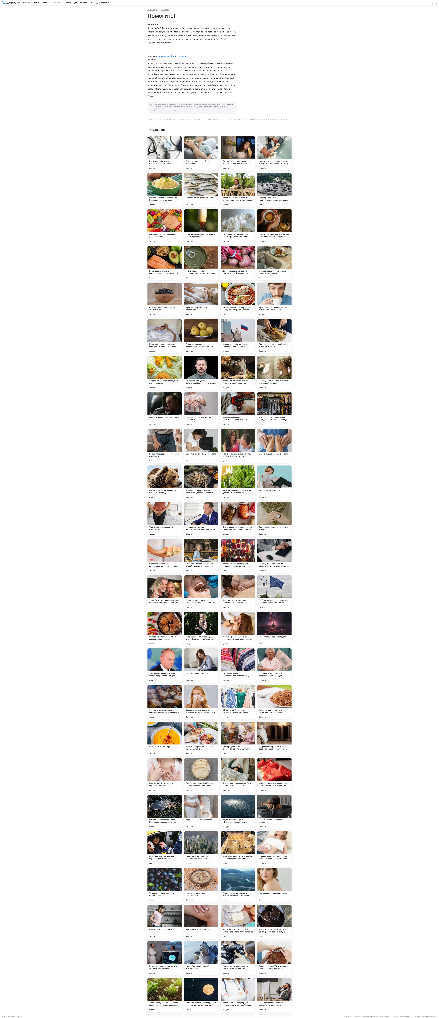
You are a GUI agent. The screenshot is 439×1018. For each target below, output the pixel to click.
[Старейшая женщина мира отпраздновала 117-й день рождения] (274, 665)
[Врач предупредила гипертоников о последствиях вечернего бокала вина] (238, 739)
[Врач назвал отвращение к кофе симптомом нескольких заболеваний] (274, 300)
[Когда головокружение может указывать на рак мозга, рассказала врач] (164, 958)
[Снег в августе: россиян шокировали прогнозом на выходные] (201, 848)
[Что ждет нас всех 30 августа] (274, 629)
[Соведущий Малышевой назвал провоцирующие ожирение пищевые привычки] (201, 775)
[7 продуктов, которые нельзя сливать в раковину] (274, 263)
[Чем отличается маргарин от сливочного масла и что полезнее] (238, 922)
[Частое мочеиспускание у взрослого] (164, 519)
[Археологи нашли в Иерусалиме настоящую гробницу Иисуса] (238, 848)
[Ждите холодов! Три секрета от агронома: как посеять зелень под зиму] (164, 995)
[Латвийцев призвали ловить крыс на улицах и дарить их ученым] (238, 373)
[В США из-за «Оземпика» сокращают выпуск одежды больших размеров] (238, 702)
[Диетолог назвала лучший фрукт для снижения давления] (238, 482)
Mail (3, 1016)
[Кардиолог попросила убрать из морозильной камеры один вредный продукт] (238, 153)
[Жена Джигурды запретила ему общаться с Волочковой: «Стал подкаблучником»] (164, 592)
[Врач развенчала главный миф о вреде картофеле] (274, 336)
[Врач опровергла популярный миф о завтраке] (201, 739)
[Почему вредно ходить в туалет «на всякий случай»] (274, 373)
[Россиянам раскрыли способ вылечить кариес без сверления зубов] (201, 592)
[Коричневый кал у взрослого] (201, 812)
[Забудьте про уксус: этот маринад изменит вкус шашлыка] (164, 702)
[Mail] (3, 2)
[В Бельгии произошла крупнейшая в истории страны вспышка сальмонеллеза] (164, 556)
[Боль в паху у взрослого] (274, 482)
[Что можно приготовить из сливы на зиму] (164, 885)
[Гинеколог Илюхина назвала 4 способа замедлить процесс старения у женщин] (201, 556)
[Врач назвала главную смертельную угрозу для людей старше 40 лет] (164, 263)
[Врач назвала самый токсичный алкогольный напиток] (201, 226)
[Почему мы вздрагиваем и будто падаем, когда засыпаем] (238, 775)
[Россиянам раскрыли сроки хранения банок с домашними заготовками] (238, 556)
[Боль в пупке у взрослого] (164, 922)
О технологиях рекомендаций (402, 1016)
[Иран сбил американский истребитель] (201, 958)
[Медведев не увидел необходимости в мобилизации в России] (201, 519)
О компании (11, 1016)
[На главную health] (12, 2)
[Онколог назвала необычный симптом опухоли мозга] (274, 995)
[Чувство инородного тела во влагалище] (201, 300)
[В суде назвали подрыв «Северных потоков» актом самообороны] (238, 812)
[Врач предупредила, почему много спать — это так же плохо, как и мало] (164, 336)
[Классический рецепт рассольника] (201, 885)
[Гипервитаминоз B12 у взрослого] (164, 409)
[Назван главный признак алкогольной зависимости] (238, 409)
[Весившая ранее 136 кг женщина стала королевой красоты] (274, 958)
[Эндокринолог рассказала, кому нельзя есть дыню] (164, 373)
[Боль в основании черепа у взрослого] (274, 812)
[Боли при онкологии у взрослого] (201, 446)
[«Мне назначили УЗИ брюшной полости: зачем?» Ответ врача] (274, 848)
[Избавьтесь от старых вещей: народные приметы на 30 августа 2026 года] (274, 409)
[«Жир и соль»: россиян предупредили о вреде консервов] (201, 263)
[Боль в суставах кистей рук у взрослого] (201, 409)
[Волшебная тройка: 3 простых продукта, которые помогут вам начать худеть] (238, 300)
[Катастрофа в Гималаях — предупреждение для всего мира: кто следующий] (274, 190)
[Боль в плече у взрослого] (201, 665)
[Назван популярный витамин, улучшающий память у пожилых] (238, 190)
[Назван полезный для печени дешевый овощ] (164, 226)
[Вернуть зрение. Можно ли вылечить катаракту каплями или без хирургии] (238, 629)
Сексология (165, 10)
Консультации (152, 10)
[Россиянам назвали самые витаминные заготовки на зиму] (201, 336)
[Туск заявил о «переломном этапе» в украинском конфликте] (164, 665)
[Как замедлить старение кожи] (274, 885)
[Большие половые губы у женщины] (201, 153)
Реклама (19, 1016)
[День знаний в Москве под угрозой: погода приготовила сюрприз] (201, 629)
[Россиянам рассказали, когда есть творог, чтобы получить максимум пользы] (238, 226)
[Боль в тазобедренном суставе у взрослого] (164, 446)
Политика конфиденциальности (424, 1016)
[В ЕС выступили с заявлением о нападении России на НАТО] (274, 592)
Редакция (348, 1016)
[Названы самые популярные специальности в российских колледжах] (238, 995)
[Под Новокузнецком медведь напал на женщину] (164, 482)
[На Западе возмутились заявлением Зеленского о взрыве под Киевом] (201, 373)
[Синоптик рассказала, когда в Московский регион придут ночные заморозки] (164, 812)
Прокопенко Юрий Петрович (172, 56)
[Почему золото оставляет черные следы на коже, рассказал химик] (164, 775)
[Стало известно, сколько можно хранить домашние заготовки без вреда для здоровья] (238, 519)
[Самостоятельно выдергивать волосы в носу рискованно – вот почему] (201, 702)
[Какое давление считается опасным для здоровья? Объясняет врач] (164, 153)
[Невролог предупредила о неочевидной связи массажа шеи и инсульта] (238, 592)
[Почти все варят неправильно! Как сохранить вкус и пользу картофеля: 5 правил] (164, 190)
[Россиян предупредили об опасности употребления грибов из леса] (201, 482)
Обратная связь (385, 1016)
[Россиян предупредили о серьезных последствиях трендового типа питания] (274, 702)
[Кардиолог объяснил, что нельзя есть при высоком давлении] (274, 226)
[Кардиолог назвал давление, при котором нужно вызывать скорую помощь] (274, 153)
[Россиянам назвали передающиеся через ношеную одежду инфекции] (238, 665)
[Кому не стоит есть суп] (164, 739)
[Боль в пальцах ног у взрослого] (274, 446)
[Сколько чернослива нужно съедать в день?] (164, 300)
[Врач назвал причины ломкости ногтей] (274, 519)
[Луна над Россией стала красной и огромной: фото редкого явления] (201, 995)
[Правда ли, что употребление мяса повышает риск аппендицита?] (164, 629)
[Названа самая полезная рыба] (201, 190)
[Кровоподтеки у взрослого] (201, 922)
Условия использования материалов (365, 1016)
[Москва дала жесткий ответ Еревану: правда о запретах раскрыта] (238, 336)
